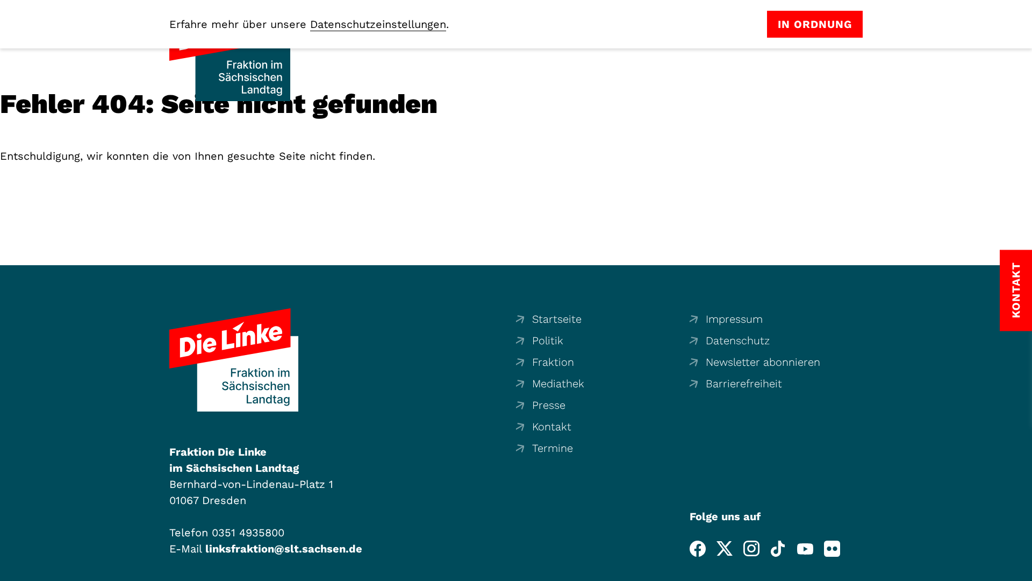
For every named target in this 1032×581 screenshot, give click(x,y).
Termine (552, 448)
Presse (548, 405)
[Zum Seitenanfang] (1020, 569)
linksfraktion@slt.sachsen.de (283, 548)
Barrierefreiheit (744, 383)
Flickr (832, 549)
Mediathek (558, 383)
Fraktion (553, 362)
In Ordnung (815, 24)
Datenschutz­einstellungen (378, 24)
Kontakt (551, 426)
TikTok (778, 549)
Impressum (734, 319)
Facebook (698, 549)
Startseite (557, 319)
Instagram (751, 549)
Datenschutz (738, 340)
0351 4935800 (248, 532)
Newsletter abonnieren (763, 362)
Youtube (805, 549)
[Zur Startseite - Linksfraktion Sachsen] (233, 360)
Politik (547, 340)
